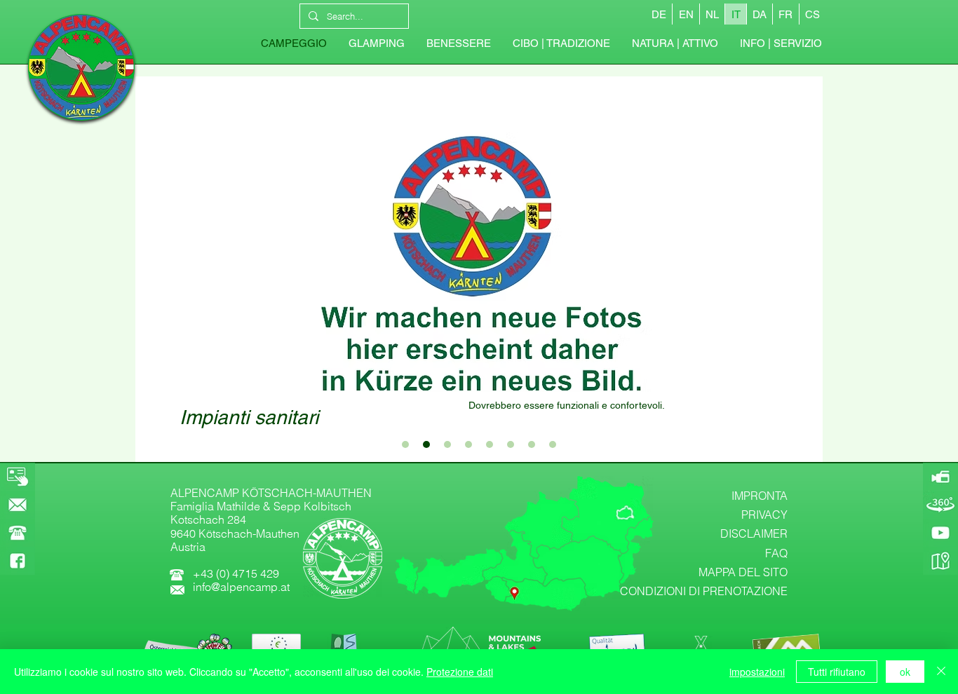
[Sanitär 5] (489, 444)
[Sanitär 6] (510, 444)
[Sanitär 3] (447, 444)
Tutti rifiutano (836, 672)
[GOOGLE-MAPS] (940, 561)
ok (905, 672)
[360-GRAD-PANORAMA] (940, 505)
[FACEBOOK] (17, 561)
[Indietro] (156, 269)
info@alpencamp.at (241, 587)
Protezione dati (459, 672)
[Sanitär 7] (531, 444)
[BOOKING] (17, 477)
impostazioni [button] (757, 672)
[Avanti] (801, 269)
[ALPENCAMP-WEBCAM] (940, 477)
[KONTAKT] (17, 505)
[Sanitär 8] (552, 444)
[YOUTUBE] (940, 533)
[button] (780, 43)
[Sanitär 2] (426, 444)
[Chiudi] (941, 671)
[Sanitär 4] (468, 444)
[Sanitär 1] (405, 444)
